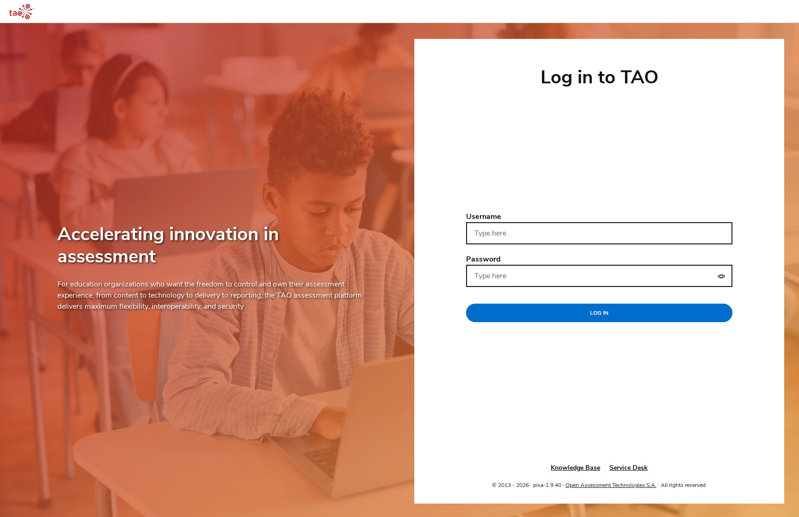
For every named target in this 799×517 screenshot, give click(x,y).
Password (483, 259)
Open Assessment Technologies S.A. (611, 485)
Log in (599, 313)
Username (483, 217)
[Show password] (721, 276)
